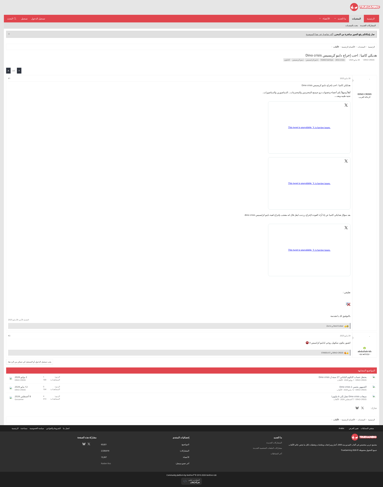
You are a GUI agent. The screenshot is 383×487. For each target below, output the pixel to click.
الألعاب (340, 380)
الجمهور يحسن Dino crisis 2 (353, 386)
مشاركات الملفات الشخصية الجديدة (267, 448)
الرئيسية (371, 18)
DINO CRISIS (368, 59)
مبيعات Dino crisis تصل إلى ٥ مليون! (349, 396)
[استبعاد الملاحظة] (9, 34)
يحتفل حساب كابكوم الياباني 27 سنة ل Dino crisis (343, 377)
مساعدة (24, 428)
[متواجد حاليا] (364, 348)
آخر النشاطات (276, 453)
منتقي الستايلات (367, 428)
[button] (335, 18)
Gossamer (19, 399)
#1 (9, 78)
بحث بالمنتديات (351, 25)
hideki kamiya (327, 59)
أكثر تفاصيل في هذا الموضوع (319, 34)
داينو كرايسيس (312, 59)
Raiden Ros (106, 463)
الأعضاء (326, 18)
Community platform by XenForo (192, 475)
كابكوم (287, 59)
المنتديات (356, 18)
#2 (9, 335)
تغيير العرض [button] (354, 428)
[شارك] (13, 78)
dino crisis (340, 59)
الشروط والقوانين (53, 428)
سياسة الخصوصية (37, 428)
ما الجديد (342, 18)
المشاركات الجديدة (368, 25)
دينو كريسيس (297, 59)
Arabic (342, 428)
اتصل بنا (66, 428)
